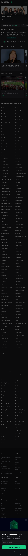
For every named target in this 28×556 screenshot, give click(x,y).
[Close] (26, 520)
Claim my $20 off (13, 547)
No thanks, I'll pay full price (14, 551)
